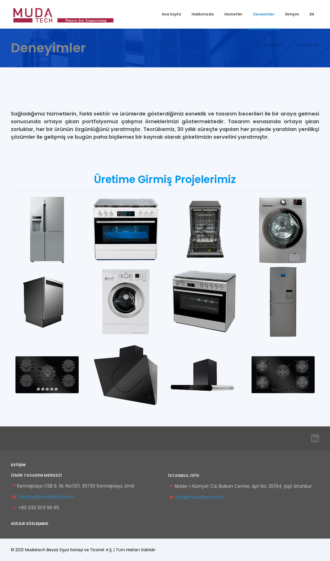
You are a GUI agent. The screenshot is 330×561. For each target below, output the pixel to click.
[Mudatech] (62, 14)
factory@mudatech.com (46, 497)
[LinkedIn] (311, 549)
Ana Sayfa (273, 45)
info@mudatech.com (200, 497)
